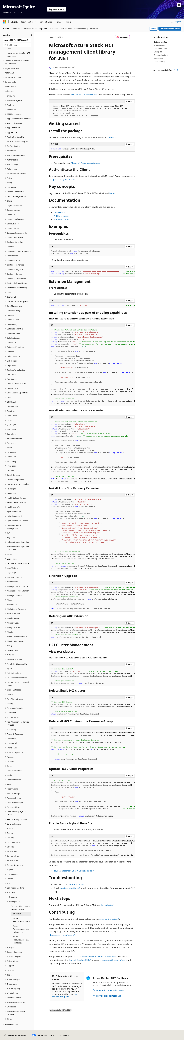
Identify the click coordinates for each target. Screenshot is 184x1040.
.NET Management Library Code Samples (73, 870)
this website (106, 905)
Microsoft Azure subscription (85, 163)
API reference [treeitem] (10, 86)
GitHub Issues (75, 884)
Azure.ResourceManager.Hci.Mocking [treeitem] (21, 929)
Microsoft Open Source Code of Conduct (96, 956)
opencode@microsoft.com (114, 960)
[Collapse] (31, 35)
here (111, 193)
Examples (158, 52)
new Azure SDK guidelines (83, 94)
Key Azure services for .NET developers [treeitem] (18, 54)
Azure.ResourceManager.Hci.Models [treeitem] (21, 939)
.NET (59, 37)
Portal (153, 28)
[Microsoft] (4, 22)
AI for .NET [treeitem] (9, 73)
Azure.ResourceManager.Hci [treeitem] (22, 920)
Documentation (160, 48)
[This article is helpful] (174, 70)
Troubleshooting (161, 55)
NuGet (110, 137)
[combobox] (17, 40)
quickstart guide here (63, 179)
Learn (51, 37)
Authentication (61, 219)
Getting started (160, 42)
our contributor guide (64, 995)
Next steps (158, 58)
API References (61, 216)
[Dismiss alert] (179, 5)
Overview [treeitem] (11, 96)
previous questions (69, 888)
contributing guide (108, 919)
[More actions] (133, 37)
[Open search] (171, 22)
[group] (92, 273)
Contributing (159, 61)
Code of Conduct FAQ (79, 960)
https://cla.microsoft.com (61, 935)
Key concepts (159, 45)
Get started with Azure (170, 28)
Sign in (178, 22)
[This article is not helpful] (177, 70)
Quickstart (59, 212)
